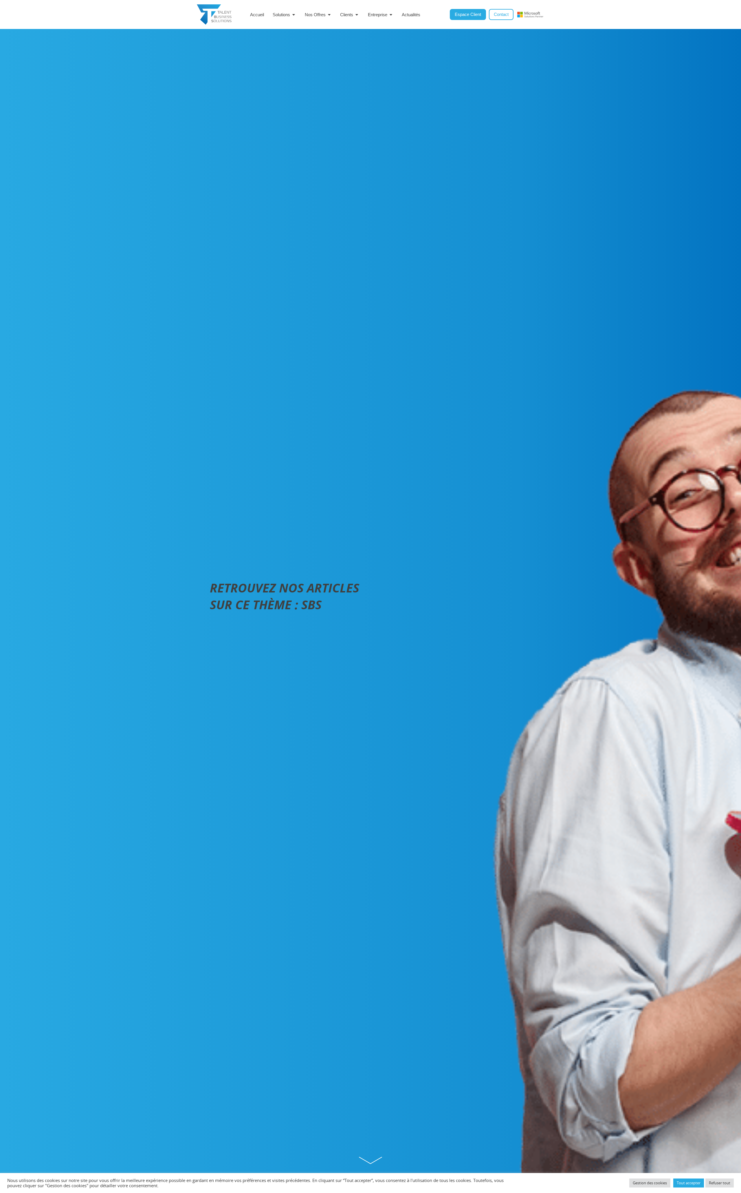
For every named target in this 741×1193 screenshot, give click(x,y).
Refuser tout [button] (719, 1182)
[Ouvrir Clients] (357, 14)
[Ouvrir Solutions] (293, 14)
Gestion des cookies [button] (650, 1182)
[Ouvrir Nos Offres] (329, 14)
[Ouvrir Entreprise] (391, 14)
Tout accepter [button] (688, 1182)
